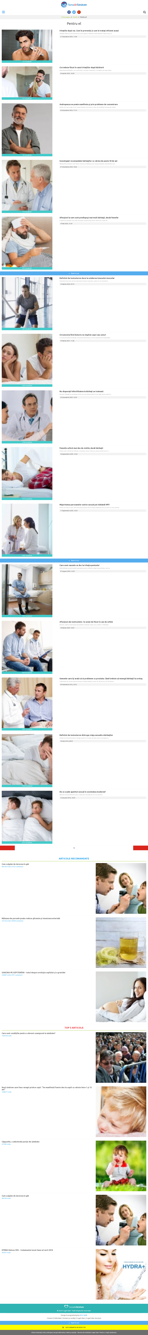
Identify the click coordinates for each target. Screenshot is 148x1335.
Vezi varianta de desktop (75, 1327)
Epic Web (83, 1315)
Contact (50, 1318)
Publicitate (57, 1318)
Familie (75, 17)
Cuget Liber (81, 1318)
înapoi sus (75, 273)
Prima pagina (65, 17)
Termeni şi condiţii (69, 1318)
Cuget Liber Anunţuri (93, 1318)
